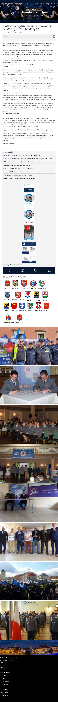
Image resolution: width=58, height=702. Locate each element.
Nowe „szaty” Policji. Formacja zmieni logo (14, 172)
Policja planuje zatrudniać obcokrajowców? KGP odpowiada (18, 175)
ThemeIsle (52, 700)
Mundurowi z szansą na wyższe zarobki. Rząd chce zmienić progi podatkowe (22, 155)
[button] (29, 21)
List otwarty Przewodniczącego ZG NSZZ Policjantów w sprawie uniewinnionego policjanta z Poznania (28, 158)
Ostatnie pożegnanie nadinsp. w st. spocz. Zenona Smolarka (18, 168)
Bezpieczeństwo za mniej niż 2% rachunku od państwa (17, 165)
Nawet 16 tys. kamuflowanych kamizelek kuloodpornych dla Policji (19, 178)
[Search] (54, 36)
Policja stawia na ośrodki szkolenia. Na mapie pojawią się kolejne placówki (21, 162)
